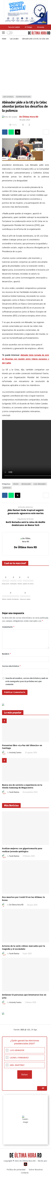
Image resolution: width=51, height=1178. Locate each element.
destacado (26, 484)
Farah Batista (14, 792)
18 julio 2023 (24, 120)
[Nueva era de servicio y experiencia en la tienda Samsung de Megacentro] (25, 770)
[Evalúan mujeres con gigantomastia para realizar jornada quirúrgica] (25, 828)
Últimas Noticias (23, 97)
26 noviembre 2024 (30, 792)
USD (22, 1030)
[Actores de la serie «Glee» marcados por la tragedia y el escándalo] (25, 925)
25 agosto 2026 (31, 752)
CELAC (15, 484)
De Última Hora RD (28, 116)
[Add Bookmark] (46, 132)
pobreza (6, 488)
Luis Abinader (40, 484)
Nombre (6, 654)
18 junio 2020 (32, 905)
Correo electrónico (11, 666)
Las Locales (8, 97)
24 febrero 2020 (29, 856)
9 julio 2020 (27, 953)
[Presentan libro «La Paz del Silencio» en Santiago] (25, 730)
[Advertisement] (25, 68)
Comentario (8, 627)
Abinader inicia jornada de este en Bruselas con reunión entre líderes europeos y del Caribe (25, 359)
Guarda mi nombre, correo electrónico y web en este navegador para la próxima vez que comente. (26, 681)
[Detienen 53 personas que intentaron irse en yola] (25, 974)
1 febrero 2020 (30, 1002)
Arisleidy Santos (15, 752)
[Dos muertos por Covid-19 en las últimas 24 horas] (25, 877)
